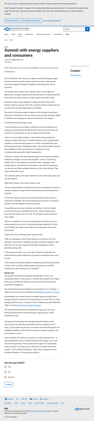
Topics (13, 34)
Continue (9, 384)
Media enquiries (75, 75)
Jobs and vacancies (52, 403)
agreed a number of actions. (49, 292)
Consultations (58, 34)
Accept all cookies (12, 20)
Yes (9, 367)
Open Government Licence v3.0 (36, 411)
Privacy (62, 403)
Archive (16, 403)
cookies (14, 4)
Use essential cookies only (31, 20)
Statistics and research (43, 34)
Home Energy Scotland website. (28, 305)
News (20, 34)
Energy (10, 62)
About (6, 34)
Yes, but (11, 377)
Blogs (67, 34)
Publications (29, 34)
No (9, 372)
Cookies (30, 403)
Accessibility (7, 403)
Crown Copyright (39, 403)
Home (6, 40)
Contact (23, 403)
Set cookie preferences (52, 21)
